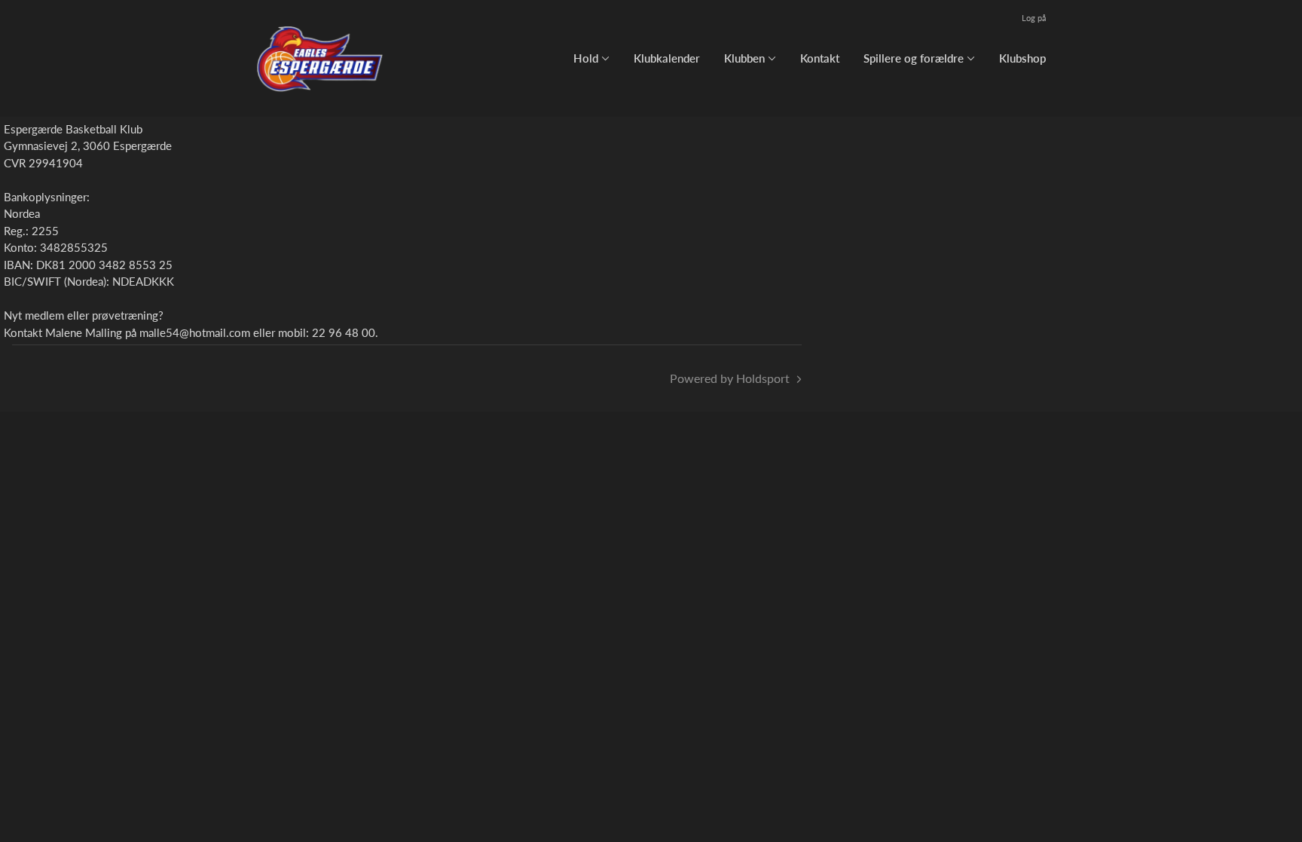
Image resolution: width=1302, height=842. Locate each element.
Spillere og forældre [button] (913, 58)
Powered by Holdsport (730, 378)
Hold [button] (585, 58)
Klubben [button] (744, 58)
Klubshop (1022, 58)
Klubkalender (667, 58)
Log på (1034, 18)
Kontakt (819, 58)
